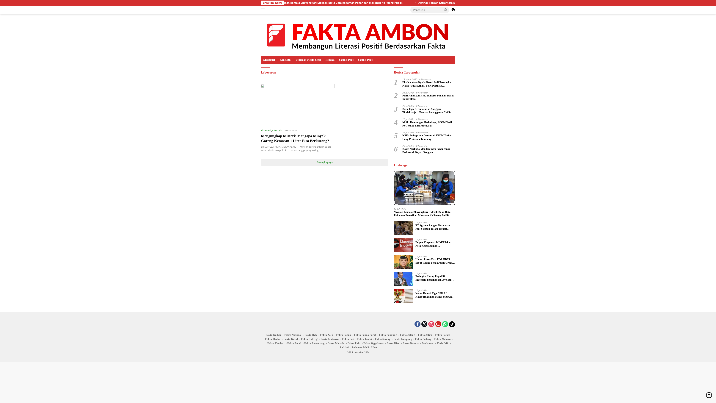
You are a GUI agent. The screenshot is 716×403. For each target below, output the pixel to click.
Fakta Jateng (407, 335)
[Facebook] (417, 324)
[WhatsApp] (445, 324)
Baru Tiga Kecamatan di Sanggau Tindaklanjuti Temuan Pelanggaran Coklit (426, 111)
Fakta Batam (442, 335)
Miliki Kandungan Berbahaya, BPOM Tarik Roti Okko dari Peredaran (427, 124)
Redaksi (330, 59)
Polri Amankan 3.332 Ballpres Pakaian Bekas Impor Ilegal (428, 97)
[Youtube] (438, 324)
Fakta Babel (294, 343)
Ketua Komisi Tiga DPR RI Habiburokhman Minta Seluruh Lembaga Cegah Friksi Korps (433, 295)
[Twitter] (424, 324)
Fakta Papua (343, 335)
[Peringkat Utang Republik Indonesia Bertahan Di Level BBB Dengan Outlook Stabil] (403, 279)
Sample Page (346, 59)
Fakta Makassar (330, 339)
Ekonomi (266, 130)
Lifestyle (277, 130)
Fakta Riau (393, 343)
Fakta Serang (382, 339)
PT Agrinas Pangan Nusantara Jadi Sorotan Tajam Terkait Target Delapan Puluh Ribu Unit (447, 2)
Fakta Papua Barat (365, 335)
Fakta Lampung (402, 339)
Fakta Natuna (411, 343)
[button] (445, 10)
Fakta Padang (423, 339)
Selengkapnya (325, 162)
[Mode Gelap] (453, 10)
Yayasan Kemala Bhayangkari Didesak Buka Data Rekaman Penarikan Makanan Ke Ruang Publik (317, 2)
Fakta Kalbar (273, 335)
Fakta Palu (354, 343)
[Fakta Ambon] (358, 35)
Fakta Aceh (326, 335)
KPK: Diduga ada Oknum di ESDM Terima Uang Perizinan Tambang (427, 137)
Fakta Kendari (275, 343)
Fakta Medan (272, 339)
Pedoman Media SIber (308, 59)
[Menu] (263, 10)
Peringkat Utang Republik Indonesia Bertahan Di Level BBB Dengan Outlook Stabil (434, 278)
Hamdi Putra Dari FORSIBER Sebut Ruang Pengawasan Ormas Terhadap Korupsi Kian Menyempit (434, 261)
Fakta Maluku (442, 339)
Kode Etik (285, 59)
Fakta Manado (336, 343)
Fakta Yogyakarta (373, 343)
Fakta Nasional (293, 335)
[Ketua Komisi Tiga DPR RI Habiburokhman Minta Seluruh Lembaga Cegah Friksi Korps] (403, 296)
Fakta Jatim (425, 335)
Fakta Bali (348, 339)
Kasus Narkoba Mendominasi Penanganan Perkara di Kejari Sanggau (426, 151)
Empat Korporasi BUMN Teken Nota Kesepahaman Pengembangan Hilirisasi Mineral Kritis (434, 244)
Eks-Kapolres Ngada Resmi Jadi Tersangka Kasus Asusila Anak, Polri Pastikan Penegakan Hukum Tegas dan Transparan (426, 84)
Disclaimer (269, 59)
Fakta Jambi (364, 339)
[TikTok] (452, 324)
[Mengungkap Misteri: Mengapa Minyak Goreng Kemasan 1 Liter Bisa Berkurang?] (298, 105)
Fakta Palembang (314, 343)
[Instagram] (431, 324)
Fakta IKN (311, 335)
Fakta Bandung (388, 335)
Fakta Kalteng (309, 339)
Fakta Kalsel (291, 339)
